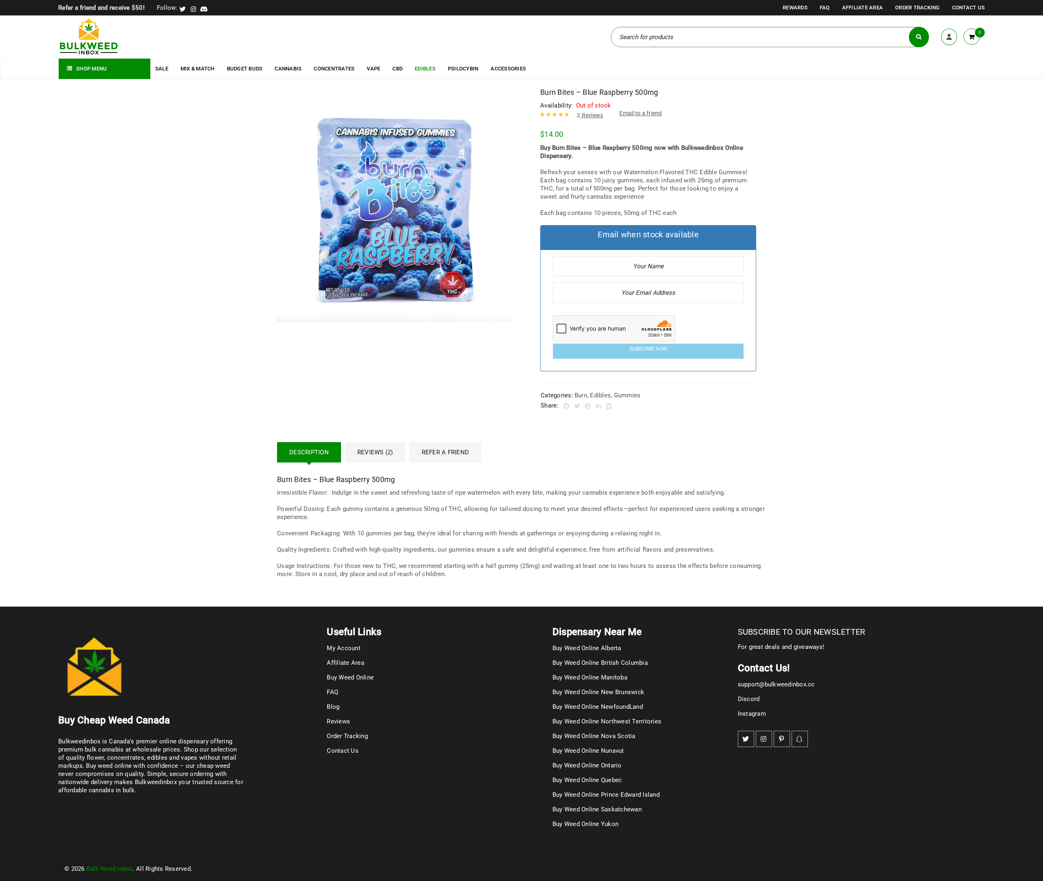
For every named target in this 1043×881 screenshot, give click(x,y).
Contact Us (968, 7)
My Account (344, 648)
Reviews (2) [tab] (375, 452)
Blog (333, 706)
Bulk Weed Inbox (109, 868)
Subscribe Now (648, 349)
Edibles (600, 395)
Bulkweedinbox (156, 782)
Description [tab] (309, 452)
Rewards (795, 7)
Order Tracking (917, 7)
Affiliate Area (862, 7)
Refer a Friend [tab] (445, 452)
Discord (749, 699)
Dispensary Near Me (597, 632)
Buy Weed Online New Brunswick (598, 692)
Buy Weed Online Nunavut (588, 750)
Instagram (752, 713)
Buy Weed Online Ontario (587, 765)
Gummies (627, 395)
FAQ (825, 7)
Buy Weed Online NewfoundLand (597, 706)
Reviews (590, 115)
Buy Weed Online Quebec (587, 780)
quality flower (85, 757)
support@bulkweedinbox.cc (776, 684)
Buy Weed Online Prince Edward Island (606, 794)
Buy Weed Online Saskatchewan (597, 809)
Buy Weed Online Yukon (585, 824)
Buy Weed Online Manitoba (589, 677)
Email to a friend (640, 113)
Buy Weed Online (350, 677)
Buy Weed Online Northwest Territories (606, 721)
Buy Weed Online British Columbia (600, 662)
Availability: (556, 105)
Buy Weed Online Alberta (586, 648)
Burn (580, 395)
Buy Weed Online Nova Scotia (594, 736)
